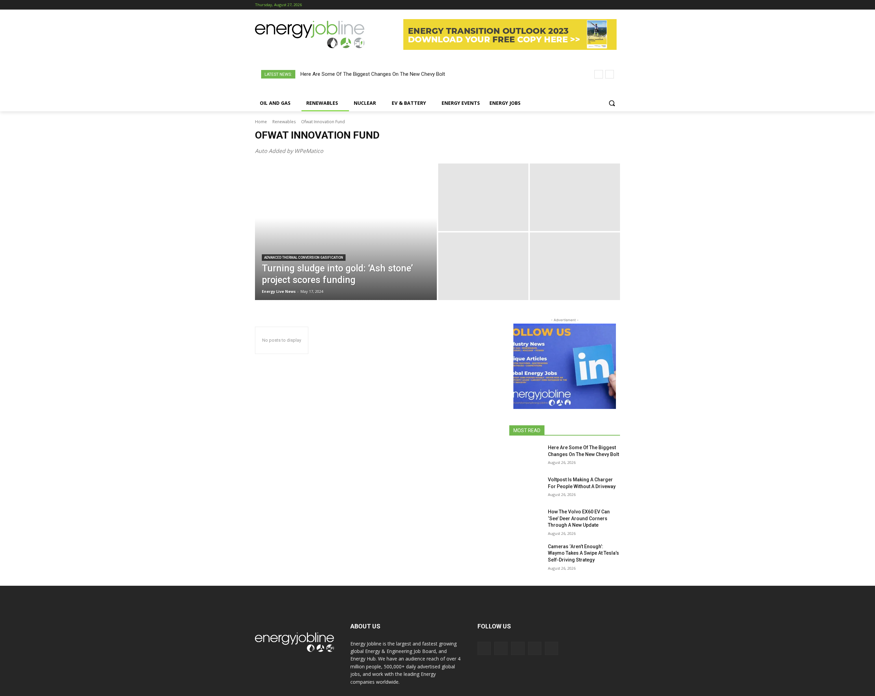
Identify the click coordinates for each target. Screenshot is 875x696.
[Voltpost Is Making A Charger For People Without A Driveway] (525, 488)
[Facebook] (578, 5)
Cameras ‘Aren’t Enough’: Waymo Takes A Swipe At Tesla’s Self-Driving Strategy (583, 553)
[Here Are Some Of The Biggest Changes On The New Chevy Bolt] (525, 456)
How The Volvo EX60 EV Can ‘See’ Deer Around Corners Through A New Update (579, 518)
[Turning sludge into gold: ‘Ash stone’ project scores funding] (346, 232)
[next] (609, 74)
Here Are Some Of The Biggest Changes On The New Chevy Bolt (372, 74)
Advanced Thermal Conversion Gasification (303, 257)
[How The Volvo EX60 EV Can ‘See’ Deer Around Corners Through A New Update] (525, 520)
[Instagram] (588, 5)
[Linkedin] (597, 5)
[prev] (598, 74)
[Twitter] (606, 5)
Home (261, 122)
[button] (612, 103)
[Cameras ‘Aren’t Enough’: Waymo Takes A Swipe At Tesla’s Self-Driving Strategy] (525, 555)
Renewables (284, 122)
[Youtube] (616, 5)
